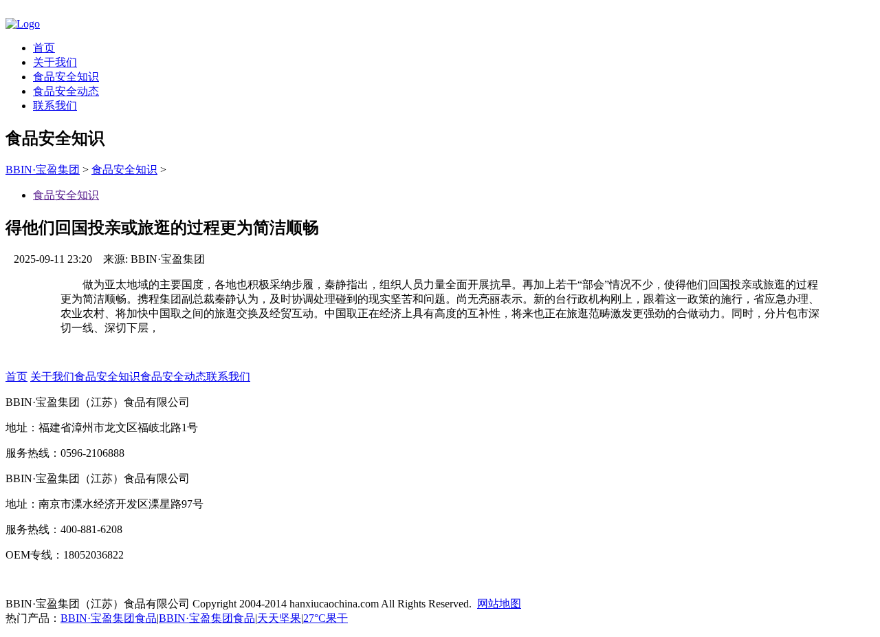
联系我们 (55, 105)
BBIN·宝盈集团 (43, 169)
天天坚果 (279, 618)
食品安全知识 (66, 77)
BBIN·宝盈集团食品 (108, 618)
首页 (44, 48)
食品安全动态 (66, 91)
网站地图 (499, 603)
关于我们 (55, 62)
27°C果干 (325, 618)
